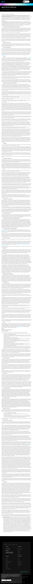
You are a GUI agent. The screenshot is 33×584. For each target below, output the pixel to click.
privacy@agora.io (4, 55)
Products (19, 550)
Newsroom (7, 567)
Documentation (20, 564)
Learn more (3, 578)
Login (18, 558)
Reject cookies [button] (9, 580)
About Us (7, 558)
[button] (9, 581)
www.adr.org (28, 443)
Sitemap (27, 576)
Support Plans (19, 561)
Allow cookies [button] (3, 580)
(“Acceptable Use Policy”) (5, 230)
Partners (19, 553)
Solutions (19, 551)
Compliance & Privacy (9, 561)
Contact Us (7, 550)
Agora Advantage (20, 548)
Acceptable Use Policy (22, 576)
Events (7, 564)
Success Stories (20, 554)
